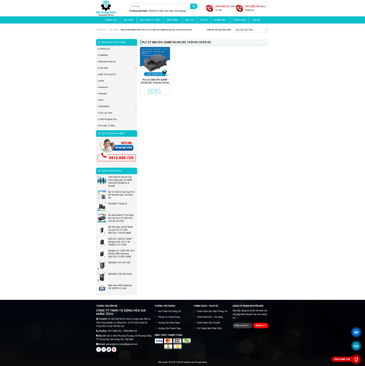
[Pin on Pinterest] (114, 349)
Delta (101, 81)
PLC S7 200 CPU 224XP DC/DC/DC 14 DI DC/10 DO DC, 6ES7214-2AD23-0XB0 (155, 81)
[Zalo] (356, 346)
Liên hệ (256, 20)
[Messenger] (356, 332)
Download (219, 20)
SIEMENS (103, 55)
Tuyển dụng (239, 20)
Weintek (103, 93)
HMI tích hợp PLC (107, 74)
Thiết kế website (184, 362)
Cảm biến (103, 68)
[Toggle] (136, 55)
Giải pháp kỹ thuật (150, 20)
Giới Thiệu (128, 20)
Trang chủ (111, 20)
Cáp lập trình (105, 113)
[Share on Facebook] (98, 349)
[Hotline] (356, 359)
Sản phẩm (172, 20)
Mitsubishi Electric (107, 61)
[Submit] (193, 6)
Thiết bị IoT (104, 49)
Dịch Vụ (189, 20)
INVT (101, 100)
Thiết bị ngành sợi (107, 119)
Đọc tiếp (154, 91)
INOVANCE (104, 106)
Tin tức (204, 20)
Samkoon (103, 87)
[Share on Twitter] (103, 349)
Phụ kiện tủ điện (107, 125)
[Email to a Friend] (109, 349)
